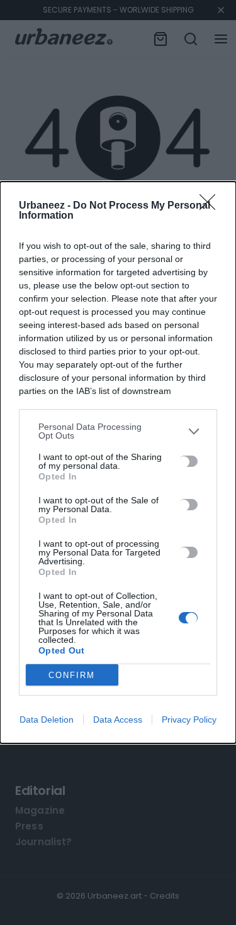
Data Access (117, 719)
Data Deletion (47, 719)
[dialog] (118, 462)
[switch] (188, 461)
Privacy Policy (189, 719)
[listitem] (118, 431)
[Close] (211, 206)
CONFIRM (71, 675)
